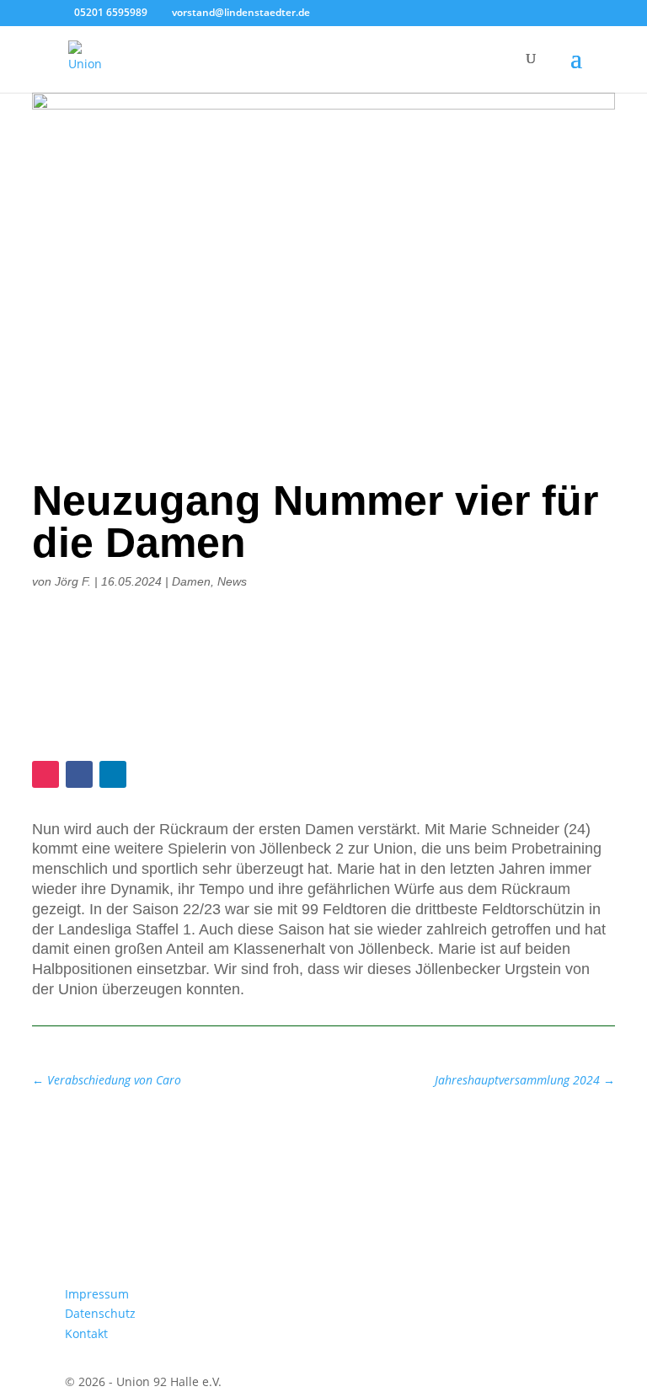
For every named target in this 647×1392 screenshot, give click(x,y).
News (232, 581)
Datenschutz (100, 1313)
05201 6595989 (110, 12)
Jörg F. (73, 581)
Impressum (97, 1294)
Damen (191, 581)
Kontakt (86, 1333)
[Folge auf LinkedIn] (112, 774)
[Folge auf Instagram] (45, 774)
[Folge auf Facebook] (79, 774)
